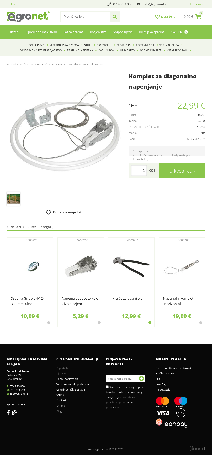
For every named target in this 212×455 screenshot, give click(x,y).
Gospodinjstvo (122, 32)
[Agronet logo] (28, 16)
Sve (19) (176, 32)
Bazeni (14, 32)
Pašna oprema (73, 32)
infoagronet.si (155, 4)
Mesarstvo (127, 50)
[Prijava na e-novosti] (141, 378)
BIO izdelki (104, 45)
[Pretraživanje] (115, 17)
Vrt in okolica (169, 45)
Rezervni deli (145, 45)
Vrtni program (177, 50)
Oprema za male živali (41, 32)
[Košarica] (192, 16)
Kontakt (61, 400)
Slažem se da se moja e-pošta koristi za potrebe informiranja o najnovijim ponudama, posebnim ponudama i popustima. (125, 397)
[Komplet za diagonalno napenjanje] (65, 132)
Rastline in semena (80, 50)
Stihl (87, 45)
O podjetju (62, 368)
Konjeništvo (98, 32)
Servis (60, 395)
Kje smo (61, 373)
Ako (203, 133)
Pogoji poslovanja (67, 379)
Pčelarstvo (36, 45)
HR (13, 4)
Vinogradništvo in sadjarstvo (41, 50)
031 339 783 (18, 390)
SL (8, 4)
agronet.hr (13, 64)
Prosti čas (124, 45)
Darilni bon (106, 50)
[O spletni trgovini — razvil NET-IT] (197, 448)
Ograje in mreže (150, 50)
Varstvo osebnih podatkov (72, 384)
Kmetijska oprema (151, 32)
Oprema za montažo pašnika (61, 64)
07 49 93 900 (122, 4)
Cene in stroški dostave (70, 389)
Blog (59, 411)
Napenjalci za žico (92, 64)
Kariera (60, 406)
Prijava (196, 4)
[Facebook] (9, 413)
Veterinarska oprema (64, 45)
